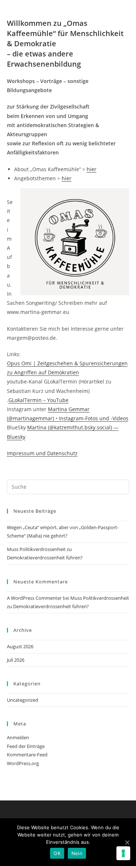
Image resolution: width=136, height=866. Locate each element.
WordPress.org (23, 763)
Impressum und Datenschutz (42, 453)
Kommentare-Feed (27, 754)
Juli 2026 (15, 660)
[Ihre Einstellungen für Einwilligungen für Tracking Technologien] (123, 853)
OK (57, 853)
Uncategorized (22, 700)
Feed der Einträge (26, 746)
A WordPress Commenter (34, 598)
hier (91, 169)
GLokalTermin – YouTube (38, 400)
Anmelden (18, 737)
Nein (76, 853)
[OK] (127, 842)
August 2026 (20, 646)
